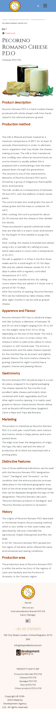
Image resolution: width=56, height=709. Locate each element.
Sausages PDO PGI (28, 681)
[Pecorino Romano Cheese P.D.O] (28, 81)
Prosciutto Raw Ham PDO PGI (28, 674)
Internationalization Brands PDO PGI (28, 611)
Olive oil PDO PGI (28, 684)
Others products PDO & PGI (28, 688)
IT (5, 29)
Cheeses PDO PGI (11, 60)
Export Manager (28, 615)
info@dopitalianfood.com (28, 645)
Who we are (28, 607)
